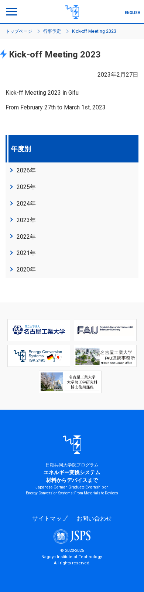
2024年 (26, 203)
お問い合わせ (94, 518)
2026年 (26, 170)
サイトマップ (50, 518)
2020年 (26, 269)
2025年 (26, 186)
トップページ (19, 31)
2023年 (26, 220)
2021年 (26, 252)
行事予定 (52, 31)
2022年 (26, 236)
